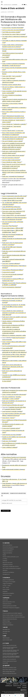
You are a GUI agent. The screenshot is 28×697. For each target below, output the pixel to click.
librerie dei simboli (7, 603)
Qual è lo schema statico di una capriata (13, 155)
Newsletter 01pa (6, 631)
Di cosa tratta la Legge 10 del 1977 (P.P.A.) (13, 298)
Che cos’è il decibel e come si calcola (12, 141)
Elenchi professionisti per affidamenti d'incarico (14, 617)
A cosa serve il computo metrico (11, 428)
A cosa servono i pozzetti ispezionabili (12, 27)
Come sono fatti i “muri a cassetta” (11, 76)
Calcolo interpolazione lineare (10, 661)
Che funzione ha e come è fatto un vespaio (13, 34)
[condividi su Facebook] (4, 695)
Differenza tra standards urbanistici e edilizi (14, 335)
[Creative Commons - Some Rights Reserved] (14, 690)
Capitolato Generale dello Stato (17, 407)
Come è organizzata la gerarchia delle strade (14, 196)
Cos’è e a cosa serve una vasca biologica (13, 30)
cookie (19, 687)
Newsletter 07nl (6, 629)
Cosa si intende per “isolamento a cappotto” (14, 124)
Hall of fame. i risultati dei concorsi (11, 566)
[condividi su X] (9, 695)
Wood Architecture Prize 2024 (9, 673)
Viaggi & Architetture (7, 553)
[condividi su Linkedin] (15, 695)
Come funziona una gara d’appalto (11, 434)
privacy (24, 685)
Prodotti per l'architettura (8, 572)
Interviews (5, 570)
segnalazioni (23, 684)
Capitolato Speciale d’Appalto (13, 409)
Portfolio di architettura (8, 624)
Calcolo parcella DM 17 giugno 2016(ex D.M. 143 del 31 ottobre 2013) (11, 651)
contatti (24, 687)
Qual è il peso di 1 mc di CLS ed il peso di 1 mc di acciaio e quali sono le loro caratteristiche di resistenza (14, 166)
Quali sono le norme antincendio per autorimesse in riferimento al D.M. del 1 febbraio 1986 (12, 366)
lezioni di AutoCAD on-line (9, 601)
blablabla (5, 591)
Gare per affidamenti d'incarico (10, 619)
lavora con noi (17, 685)
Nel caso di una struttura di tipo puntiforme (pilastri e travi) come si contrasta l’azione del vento (14, 172)
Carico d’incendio (7, 339)
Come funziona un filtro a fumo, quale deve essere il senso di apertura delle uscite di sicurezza (14, 356)
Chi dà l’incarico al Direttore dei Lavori (12, 405)
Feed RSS (5, 633)
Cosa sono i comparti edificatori (11, 263)
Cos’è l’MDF (5, 57)
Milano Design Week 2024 (9, 671)
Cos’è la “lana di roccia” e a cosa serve (12, 130)
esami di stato (6, 589)
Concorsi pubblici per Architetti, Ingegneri (12, 613)
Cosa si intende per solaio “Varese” (11, 162)
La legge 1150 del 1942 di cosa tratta (12, 200)
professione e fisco (7, 595)
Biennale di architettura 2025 (9, 667)
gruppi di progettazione (8, 579)
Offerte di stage (6, 621)
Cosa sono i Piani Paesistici (9, 225)
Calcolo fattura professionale (9, 645)
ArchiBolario (5, 493)
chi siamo (9, 684)
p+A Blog (5, 558)
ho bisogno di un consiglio (9, 581)
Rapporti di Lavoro (7, 623)
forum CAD (5, 600)
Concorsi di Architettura (8, 549)
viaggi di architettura (7, 583)
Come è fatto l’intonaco (8, 78)
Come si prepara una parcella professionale (14, 394)
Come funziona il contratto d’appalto (12, 411)
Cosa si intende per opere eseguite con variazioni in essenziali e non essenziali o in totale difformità (14, 312)
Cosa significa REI (7, 348)
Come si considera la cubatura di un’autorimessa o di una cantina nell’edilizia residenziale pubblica (14, 331)
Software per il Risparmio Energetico (11, 607)
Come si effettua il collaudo (9, 447)
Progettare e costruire (8, 564)
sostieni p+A (8, 685)
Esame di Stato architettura (18, 493)
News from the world (7, 562)
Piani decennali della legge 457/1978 (12, 209)
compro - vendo (6, 585)
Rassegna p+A (6, 574)
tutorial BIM (5, 663)
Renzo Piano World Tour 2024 (9, 669)
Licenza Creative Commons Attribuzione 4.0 (20, 693)
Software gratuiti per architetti (9, 605)
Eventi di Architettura (7, 545)
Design (4, 554)
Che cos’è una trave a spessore (10, 157)
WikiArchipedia (6, 638)
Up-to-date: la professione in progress (12, 568)
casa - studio (6, 587)
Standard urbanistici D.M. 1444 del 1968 (13, 198)
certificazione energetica (8, 593)
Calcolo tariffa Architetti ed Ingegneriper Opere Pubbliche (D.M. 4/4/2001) (11, 657)
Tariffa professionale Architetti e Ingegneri (13, 469)
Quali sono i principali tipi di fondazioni (12, 176)
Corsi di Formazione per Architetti (10, 547)
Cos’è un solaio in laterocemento (11, 160)
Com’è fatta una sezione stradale (11, 32)
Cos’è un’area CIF (7, 276)
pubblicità (15, 684)
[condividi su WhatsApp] (20, 695)
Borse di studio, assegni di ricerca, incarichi (13, 615)
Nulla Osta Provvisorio (18, 337)
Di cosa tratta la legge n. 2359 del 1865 (12, 228)
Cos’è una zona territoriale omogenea (12, 274)
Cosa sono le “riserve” (8, 417)
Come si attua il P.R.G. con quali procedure (13, 215)
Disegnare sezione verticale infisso (11, 84)
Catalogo (5, 560)
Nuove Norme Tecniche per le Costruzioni (14, 457)
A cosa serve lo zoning (8, 272)
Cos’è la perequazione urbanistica (11, 287)
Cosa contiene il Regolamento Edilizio (12, 270)
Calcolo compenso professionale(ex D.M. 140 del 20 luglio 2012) (10, 654)
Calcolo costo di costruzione (9, 659)
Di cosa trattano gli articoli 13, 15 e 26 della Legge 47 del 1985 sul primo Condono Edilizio (13, 306)
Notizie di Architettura (7, 551)
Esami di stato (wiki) (7, 640)
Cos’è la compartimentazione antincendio (13, 346)
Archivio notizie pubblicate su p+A (11, 556)
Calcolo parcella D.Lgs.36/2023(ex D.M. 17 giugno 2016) (10, 648)
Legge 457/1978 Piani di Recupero (11, 206)
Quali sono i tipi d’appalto (9, 441)
